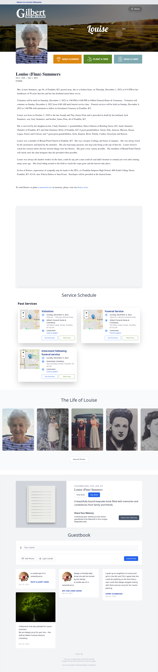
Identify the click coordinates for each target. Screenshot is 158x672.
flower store (83, 187)
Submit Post (131, 558)
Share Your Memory (129, 517)
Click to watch (52, 333)
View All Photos (79, 459)
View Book (80, 495)
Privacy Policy (72, 661)
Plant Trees (67, 338)
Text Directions (50, 338)
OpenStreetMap (81, 665)
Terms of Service (85, 661)
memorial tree (45, 187)
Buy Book (94, 495)
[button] (29, 316)
